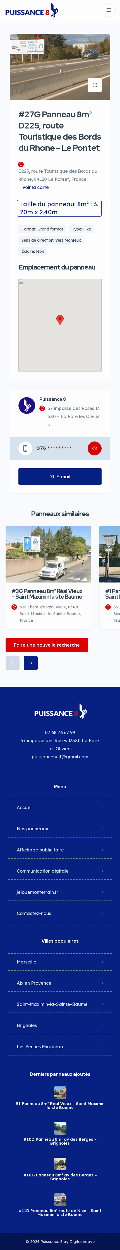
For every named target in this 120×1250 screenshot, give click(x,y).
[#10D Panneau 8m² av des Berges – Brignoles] (60, 1128)
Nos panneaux (32, 828)
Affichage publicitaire (40, 850)
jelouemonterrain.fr (37, 892)
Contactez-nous (34, 913)
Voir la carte (35, 187)
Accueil (25, 807)
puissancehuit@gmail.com (60, 756)
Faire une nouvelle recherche (47, 645)
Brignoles (27, 1025)
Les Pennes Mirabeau (40, 1046)
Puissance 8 (52, 399)
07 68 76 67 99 (60, 732)
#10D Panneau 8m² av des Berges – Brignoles (60, 1141)
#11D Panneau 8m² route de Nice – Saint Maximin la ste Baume (60, 1213)
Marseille (26, 962)
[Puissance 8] (31, 10)
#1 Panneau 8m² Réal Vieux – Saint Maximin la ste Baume (60, 1106)
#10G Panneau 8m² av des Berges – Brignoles (60, 1177)
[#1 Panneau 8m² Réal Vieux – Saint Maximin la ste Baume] (60, 1092)
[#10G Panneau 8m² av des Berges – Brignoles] (60, 1164)
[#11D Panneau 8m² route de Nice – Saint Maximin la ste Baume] (60, 1199)
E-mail (63, 476)
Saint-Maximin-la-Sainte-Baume (52, 1004)
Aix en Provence (34, 983)
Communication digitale (43, 871)
